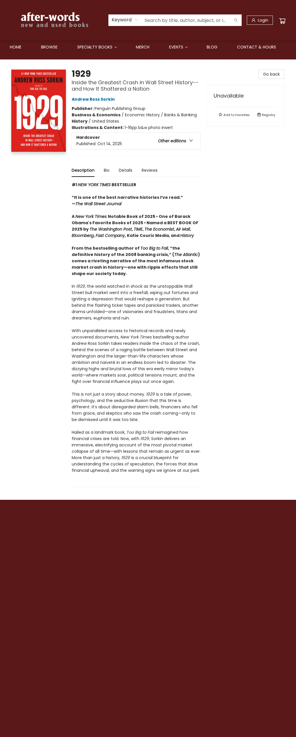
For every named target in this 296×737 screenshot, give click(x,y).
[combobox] (125, 19)
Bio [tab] (107, 170)
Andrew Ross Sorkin (93, 99)
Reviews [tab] (150, 170)
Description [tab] (83, 170)
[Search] (236, 20)
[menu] (148, 47)
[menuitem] (15, 47)
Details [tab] (125, 170)
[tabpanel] (136, 334)
